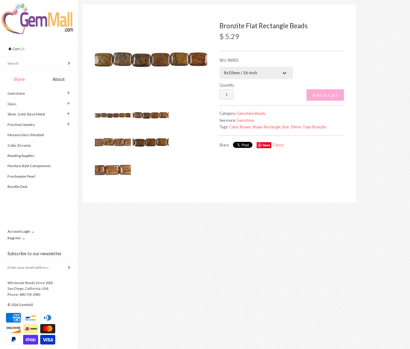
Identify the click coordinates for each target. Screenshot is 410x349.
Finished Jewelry (21, 124)
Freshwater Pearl (21, 176)
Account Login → (21, 231)
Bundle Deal (17, 186)
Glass (12, 104)
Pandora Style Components (29, 166)
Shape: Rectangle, (267, 127)
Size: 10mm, (292, 127)
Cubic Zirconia (19, 145)
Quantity (226, 85)
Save (266, 145)
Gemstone (16, 93)
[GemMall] (39, 5)
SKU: (228, 60)
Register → (16, 238)
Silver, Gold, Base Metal (26, 114)
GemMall (26, 305)
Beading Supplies (21, 155)
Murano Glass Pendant (26, 135)
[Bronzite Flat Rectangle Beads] (151, 60)
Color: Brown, (240, 127)
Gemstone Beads (251, 113)
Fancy (278, 145)
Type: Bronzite (314, 127)
